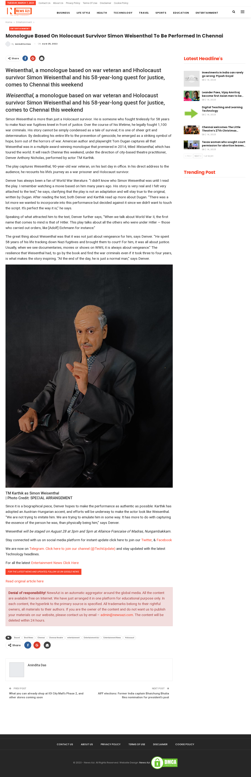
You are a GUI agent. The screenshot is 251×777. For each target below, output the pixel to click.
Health (102, 13)
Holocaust (129, 638)
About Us (58, 3)
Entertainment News (112, 638)
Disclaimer (105, 3)
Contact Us (44, 3)
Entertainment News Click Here (55, 563)
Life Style (83, 13)
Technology (123, 13)
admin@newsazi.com (117, 615)
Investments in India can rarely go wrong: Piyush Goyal (222, 74)
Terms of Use (90, 3)
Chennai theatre (56, 638)
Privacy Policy (73, 3)
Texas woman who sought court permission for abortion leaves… (223, 143)
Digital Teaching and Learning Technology (222, 109)
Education (181, 13)
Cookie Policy (121, 3)
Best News (28, 638)
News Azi (144, 762)
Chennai (41, 638)
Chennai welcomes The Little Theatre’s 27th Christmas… (221, 128)
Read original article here (25, 581)
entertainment (73, 638)
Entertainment (207, 13)
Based (17, 638)
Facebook (164, 540)
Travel (144, 13)
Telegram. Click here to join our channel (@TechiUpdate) (72, 549)
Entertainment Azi (91, 638)
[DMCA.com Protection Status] (164, 762)
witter (147, 540)
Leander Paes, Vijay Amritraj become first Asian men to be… (222, 94)
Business (63, 13)
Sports (160, 13)
